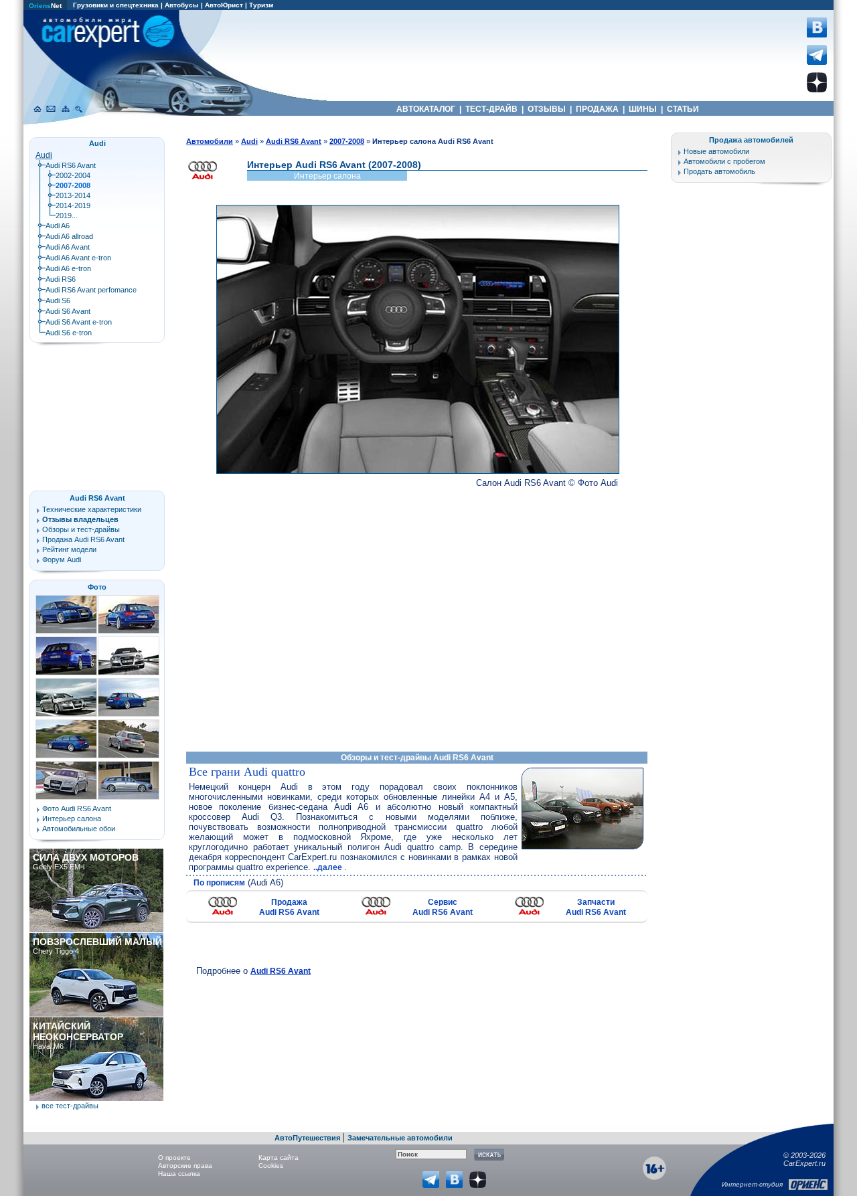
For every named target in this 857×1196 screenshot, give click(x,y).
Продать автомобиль (719, 171)
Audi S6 (58, 300)
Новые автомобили (716, 151)
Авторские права (185, 1165)
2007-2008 (346, 141)
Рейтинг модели (69, 549)
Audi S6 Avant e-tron (79, 322)
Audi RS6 (61, 279)
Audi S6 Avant (68, 311)
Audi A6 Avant (68, 247)
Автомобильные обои (78, 829)
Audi (43, 155)
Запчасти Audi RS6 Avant (596, 907)
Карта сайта (278, 1157)
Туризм (261, 5)
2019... (67, 215)
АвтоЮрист (224, 5)
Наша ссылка (179, 1173)
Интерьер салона (71, 819)
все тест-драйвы (70, 1106)
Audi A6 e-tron (68, 268)
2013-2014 (73, 195)
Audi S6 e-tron (69, 333)
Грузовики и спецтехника (116, 5)
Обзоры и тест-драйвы (81, 529)
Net (45, 5)
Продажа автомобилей (751, 140)
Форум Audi (61, 560)
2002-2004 (73, 175)
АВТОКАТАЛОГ (425, 109)
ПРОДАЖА (597, 109)
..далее (328, 867)
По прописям (219, 882)
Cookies (270, 1165)
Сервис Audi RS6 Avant (442, 907)
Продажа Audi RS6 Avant (289, 907)
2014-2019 (73, 205)
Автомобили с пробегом (724, 161)
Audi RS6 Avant (280, 971)
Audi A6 (58, 226)
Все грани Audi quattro (247, 771)
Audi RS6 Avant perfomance (91, 290)
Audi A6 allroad (69, 236)
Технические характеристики (91, 509)
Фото (97, 587)
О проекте (174, 1157)
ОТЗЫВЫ (547, 109)
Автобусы (182, 5)
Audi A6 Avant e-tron (78, 258)
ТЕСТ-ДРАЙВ (491, 109)
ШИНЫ (643, 109)
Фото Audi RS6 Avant (76, 808)
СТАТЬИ (683, 109)
